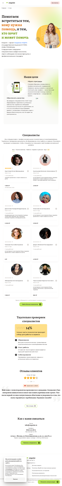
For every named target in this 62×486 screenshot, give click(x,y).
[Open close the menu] (3, 2)
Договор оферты (36, 465)
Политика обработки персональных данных (44, 468)
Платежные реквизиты (38, 473)
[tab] (13, 150)
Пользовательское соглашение (40, 470)
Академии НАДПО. (20, 43)
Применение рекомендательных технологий (44, 475)
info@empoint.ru (30, 462)
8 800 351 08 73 (30, 460)
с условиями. (8, 469)
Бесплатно (55, 3)
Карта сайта (31, 482)
